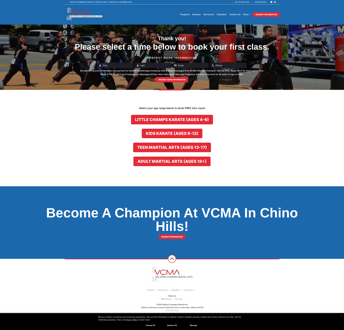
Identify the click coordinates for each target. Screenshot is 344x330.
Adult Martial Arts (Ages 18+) (172, 161)
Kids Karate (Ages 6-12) (172, 133)
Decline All (172, 325)
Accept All (150, 325)
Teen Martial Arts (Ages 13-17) (172, 147)
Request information (172, 237)
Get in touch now (241, 2)
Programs (185, 14)
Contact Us (235, 14)
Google (180, 299)
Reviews (196, 14)
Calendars (222, 14)
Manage (193, 325)
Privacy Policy (131, 320)
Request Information (266, 14)
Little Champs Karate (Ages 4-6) (172, 119)
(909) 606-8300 (260, 2)
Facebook (167, 299)
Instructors (208, 14)
